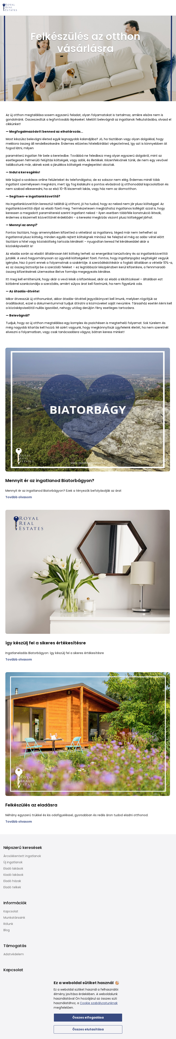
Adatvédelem (13, 954)
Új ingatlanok (13, 862)
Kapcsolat (10, 911)
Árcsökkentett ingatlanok (22, 856)
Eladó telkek (12, 887)
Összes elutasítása (88, 1029)
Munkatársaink (14, 917)
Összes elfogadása (88, 1017)
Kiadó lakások (13, 875)
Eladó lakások (13, 868)
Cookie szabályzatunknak (99, 1003)
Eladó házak (12, 881)
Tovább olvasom (18, 497)
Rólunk (8, 924)
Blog (6, 930)
